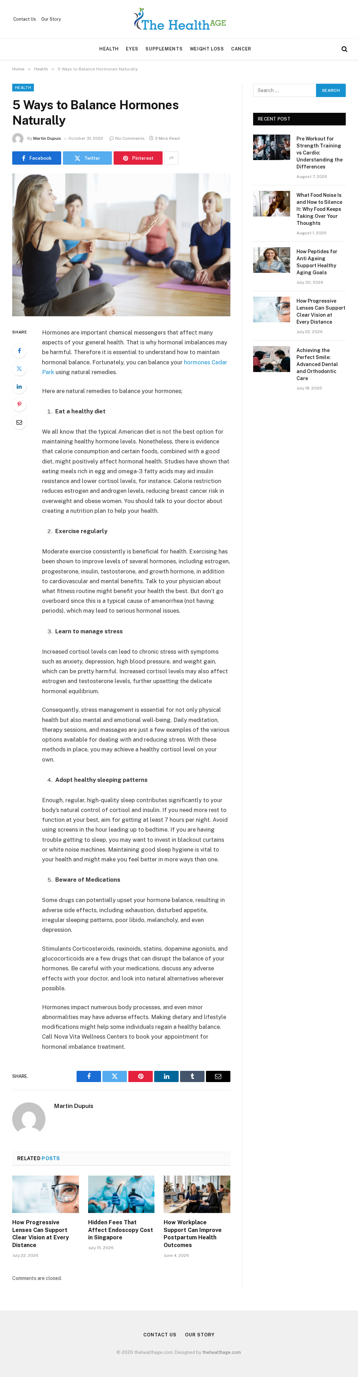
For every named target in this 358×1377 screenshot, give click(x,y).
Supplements (163, 48)
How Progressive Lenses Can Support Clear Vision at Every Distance (40, 1233)
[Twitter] (19, 369)
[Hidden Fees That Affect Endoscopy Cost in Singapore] (121, 1194)
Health (109, 48)
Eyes (132, 48)
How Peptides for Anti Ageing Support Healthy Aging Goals (316, 262)
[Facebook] (19, 351)
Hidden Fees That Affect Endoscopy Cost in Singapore (120, 1230)
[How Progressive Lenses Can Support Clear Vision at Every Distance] (45, 1194)
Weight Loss (207, 48)
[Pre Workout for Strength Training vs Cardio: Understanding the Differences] (271, 147)
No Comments (130, 138)
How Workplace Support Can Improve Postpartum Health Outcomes (193, 1233)
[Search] (344, 49)
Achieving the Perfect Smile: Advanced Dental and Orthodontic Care (317, 364)
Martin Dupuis (47, 138)
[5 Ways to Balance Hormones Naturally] (121, 244)
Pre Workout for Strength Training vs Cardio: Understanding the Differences (319, 153)
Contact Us (24, 19)
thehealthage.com (221, 1352)
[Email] (19, 422)
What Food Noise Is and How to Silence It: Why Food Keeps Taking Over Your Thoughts (319, 209)
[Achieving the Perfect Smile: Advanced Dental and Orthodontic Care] (271, 359)
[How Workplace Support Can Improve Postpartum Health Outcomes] (197, 1194)
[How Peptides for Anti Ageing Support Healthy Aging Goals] (271, 260)
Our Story (51, 19)
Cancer (241, 48)
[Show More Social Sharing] (171, 158)
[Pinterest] (19, 404)
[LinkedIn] (19, 386)
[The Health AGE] (179, 19)
